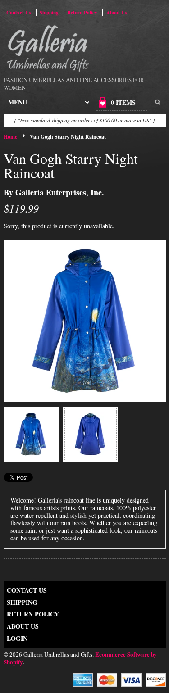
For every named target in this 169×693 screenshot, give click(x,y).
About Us (116, 12)
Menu (17, 102)
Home (10, 136)
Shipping (49, 12)
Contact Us (18, 12)
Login (17, 638)
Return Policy (82, 12)
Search (158, 103)
